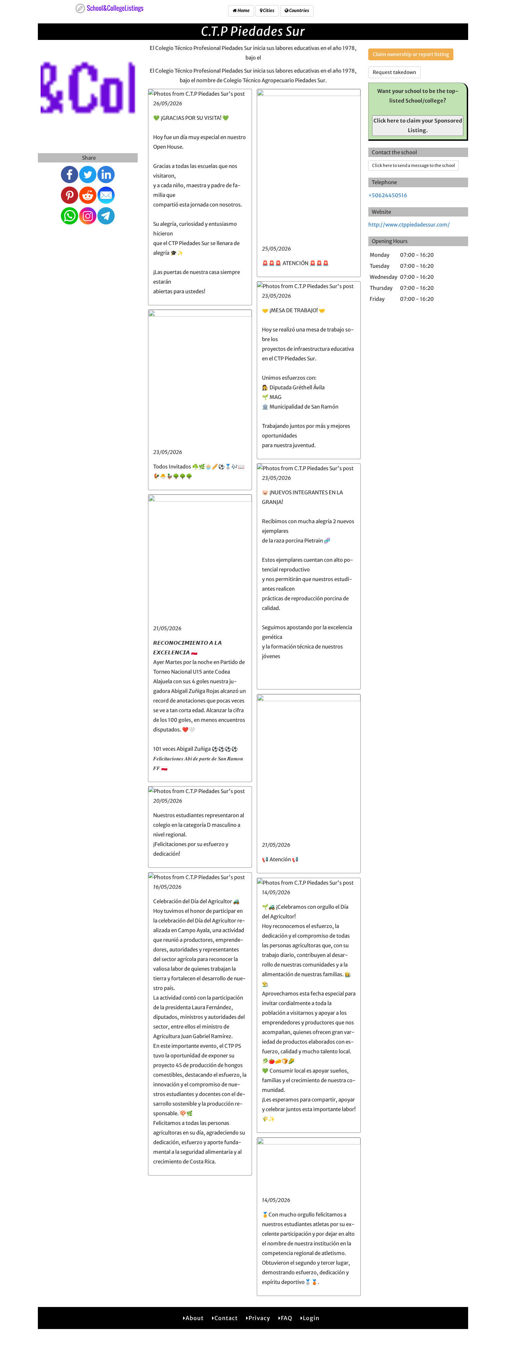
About (195, 1318)
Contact (226, 1318)
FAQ (286, 1318)
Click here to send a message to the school (413, 165)
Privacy (259, 1318)
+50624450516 (387, 195)
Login (311, 1318)
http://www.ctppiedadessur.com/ (409, 224)
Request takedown (394, 72)
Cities (268, 10)
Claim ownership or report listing (411, 54)
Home (243, 10)
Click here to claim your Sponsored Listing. (417, 125)
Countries (298, 10)
